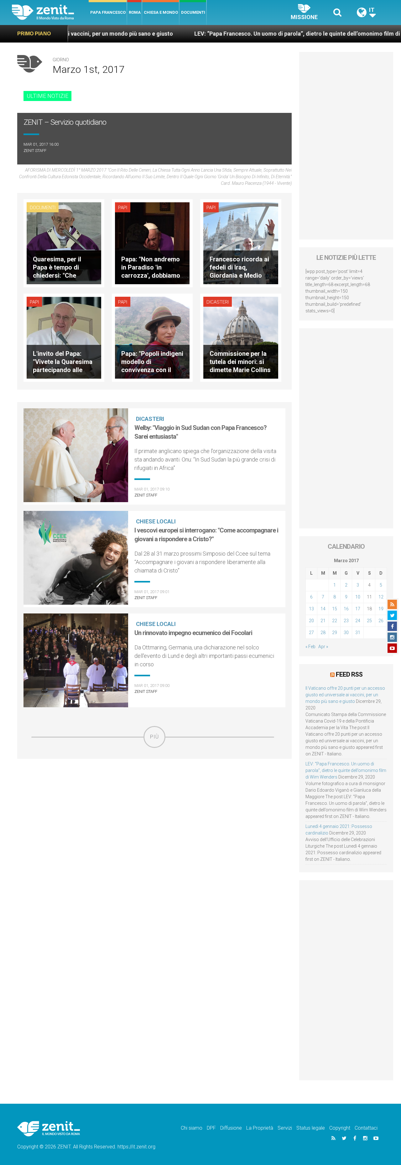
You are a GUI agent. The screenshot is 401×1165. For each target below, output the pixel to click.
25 (369, 620)
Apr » (323, 646)
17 (357, 608)
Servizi (285, 1128)
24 (357, 620)
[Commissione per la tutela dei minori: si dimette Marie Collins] (240, 337)
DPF (211, 1128)
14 (322, 608)
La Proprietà (259, 1128)
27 (311, 632)
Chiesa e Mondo (161, 12)
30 (346, 632)
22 (334, 620)
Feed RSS (349, 674)
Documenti (193, 12)
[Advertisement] (154, 792)
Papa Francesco (108, 12)
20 (311, 620)
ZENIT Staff (34, 150)
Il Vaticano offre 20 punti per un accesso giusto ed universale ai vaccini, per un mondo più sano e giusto (345, 695)
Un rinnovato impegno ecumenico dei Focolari (193, 633)
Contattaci (366, 1128)
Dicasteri (217, 302)
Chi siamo (191, 1128)
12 (380, 596)
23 (346, 620)
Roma (135, 12)
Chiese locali (156, 521)
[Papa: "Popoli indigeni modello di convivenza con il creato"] (152, 337)
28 (322, 632)
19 (380, 608)
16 (346, 608)
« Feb (310, 646)
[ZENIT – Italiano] (50, 12)
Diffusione (231, 1128)
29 (334, 632)
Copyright (339, 1128)
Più (154, 737)
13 (311, 608)
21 (322, 620)
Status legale (310, 1128)
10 (357, 596)
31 (357, 632)
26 (380, 620)
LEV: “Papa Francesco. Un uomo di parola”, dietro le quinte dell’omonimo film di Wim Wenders (272, 33)
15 (334, 608)
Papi (122, 207)
